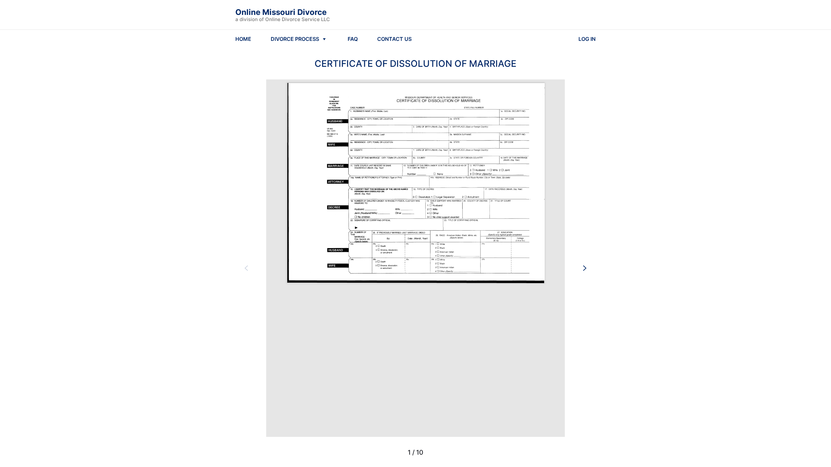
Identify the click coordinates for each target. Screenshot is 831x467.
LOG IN (587, 39)
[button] (246, 267)
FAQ (353, 39)
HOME (243, 39)
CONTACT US (394, 39)
